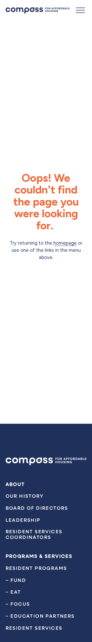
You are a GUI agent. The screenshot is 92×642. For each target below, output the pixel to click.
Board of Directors (37, 508)
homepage (65, 243)
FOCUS (20, 604)
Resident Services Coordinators (34, 534)
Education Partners (42, 616)
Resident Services (34, 628)
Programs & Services (39, 556)
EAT (15, 592)
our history (24, 496)
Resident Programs (36, 568)
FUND (18, 580)
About (15, 484)
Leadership (23, 520)
